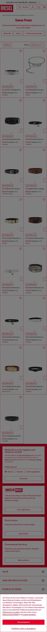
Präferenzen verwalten (11, 612)
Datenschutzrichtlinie (11, 615)
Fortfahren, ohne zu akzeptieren (23, 628)
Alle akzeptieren (23, 622)
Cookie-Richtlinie (29, 615)
